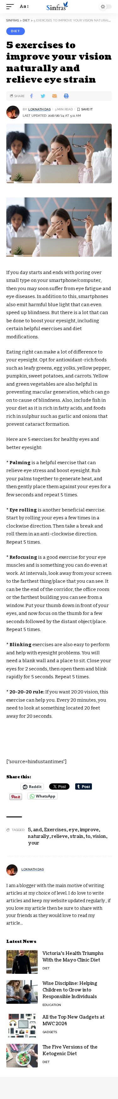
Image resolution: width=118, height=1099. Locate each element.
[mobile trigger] (11, 7)
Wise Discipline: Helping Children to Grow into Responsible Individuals (69, 990)
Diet (15, 31)
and (37, 830)
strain (76, 836)
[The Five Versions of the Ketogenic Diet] (22, 1055)
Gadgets (49, 1032)
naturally (38, 836)
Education (51, 1005)
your (33, 843)
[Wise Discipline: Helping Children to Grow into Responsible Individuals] (22, 992)
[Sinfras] (59, 6)
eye (73, 830)
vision (99, 836)
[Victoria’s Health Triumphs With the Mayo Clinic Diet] (22, 962)
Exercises (55, 830)
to (88, 836)
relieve (60, 836)
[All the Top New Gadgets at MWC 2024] (22, 1026)
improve (89, 830)
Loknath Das (39, 109)
